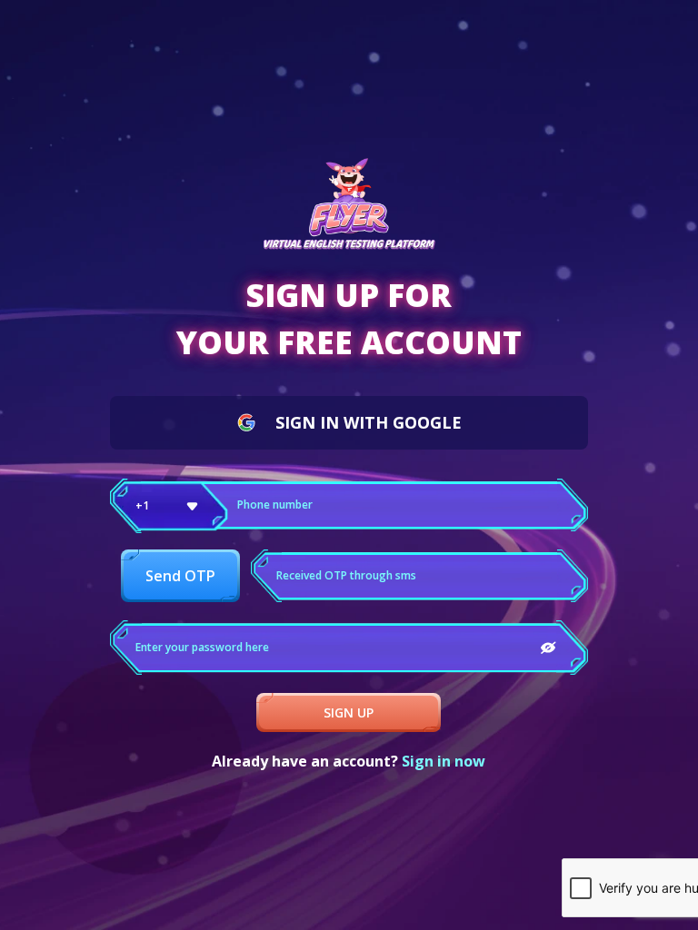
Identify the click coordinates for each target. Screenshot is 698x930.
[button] (169, 506)
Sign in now (443, 761)
